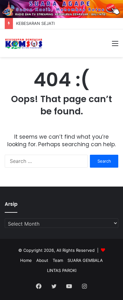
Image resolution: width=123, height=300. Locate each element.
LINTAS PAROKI (61, 270)
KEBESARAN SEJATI (35, 23)
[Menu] (115, 45)
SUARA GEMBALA (85, 260)
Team (58, 260)
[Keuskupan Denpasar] (24, 43)
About (42, 260)
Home (26, 260)
